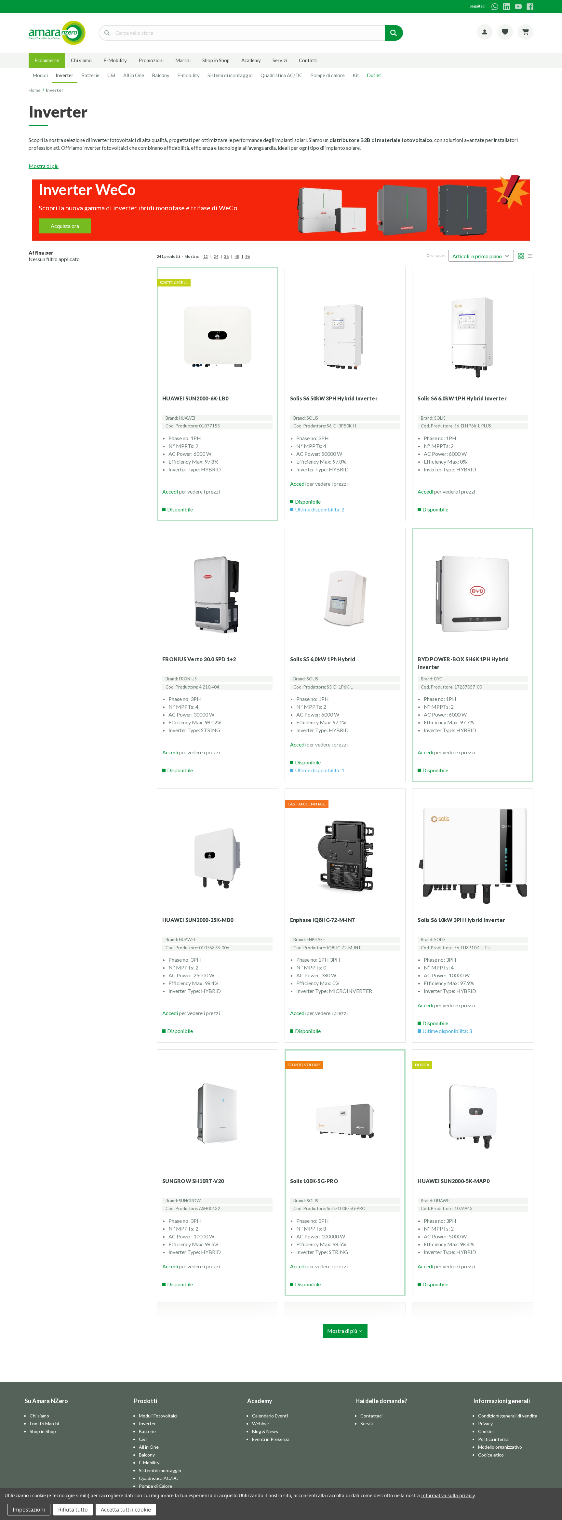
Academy (251, 60)
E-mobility (188, 75)
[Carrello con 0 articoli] (525, 32)
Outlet (374, 75)
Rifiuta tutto (73, 1509)
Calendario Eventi (270, 1415)
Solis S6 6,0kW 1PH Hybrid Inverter (462, 398)
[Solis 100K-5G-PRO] (345, 1119)
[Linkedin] (506, 6)
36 (226, 256)
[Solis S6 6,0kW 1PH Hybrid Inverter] (473, 337)
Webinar (260, 1423)
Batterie (90, 75)
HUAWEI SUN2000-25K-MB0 (198, 920)
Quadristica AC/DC (281, 75)
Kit (356, 75)
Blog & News (265, 1431)
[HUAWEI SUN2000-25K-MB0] (217, 858)
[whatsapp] (494, 6)
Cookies (486, 1431)
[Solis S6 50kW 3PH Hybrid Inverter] (345, 337)
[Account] (484, 32)
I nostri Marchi (44, 1423)
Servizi (280, 60)
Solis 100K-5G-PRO (314, 1181)
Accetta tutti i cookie (126, 1509)
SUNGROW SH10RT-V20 (193, 1181)
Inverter (65, 75)
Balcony (160, 75)
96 (247, 256)
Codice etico (491, 1454)
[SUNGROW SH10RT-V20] (217, 1119)
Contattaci (371, 1415)
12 (205, 256)
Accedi (170, 491)
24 (216, 256)
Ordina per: (436, 255)
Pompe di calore (327, 75)
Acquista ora (65, 226)
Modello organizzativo (500, 1447)
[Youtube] (518, 6)
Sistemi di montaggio (230, 75)
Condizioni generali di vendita (507, 1415)
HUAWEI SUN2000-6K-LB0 (195, 398)
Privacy (485, 1423)
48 (236, 256)
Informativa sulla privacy (448, 1495)
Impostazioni (29, 1509)
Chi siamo (81, 60)
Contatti (308, 60)
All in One (133, 75)
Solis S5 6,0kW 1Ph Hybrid (322, 659)
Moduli (40, 75)
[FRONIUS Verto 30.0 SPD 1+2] (217, 597)
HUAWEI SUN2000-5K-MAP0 (453, 1181)
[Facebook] (530, 6)
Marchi (183, 60)
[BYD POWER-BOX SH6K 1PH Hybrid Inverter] (473, 597)
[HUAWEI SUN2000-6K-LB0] (217, 337)
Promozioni (151, 60)
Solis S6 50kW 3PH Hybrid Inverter (334, 398)
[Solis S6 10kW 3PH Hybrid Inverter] (473, 858)
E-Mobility (115, 60)
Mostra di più (44, 166)
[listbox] (481, 255)
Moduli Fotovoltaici (158, 1415)
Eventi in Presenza (270, 1439)
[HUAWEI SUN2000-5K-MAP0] (473, 1119)
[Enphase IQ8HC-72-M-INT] (345, 858)
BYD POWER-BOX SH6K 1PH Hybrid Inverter (463, 663)
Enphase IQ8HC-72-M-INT (323, 920)
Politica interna (493, 1439)
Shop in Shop (216, 60)
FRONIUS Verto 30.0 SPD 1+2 (199, 659)
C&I (111, 75)
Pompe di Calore (155, 1486)
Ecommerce (46, 60)
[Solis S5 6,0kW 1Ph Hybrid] (345, 597)
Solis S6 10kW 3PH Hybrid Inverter (461, 920)
